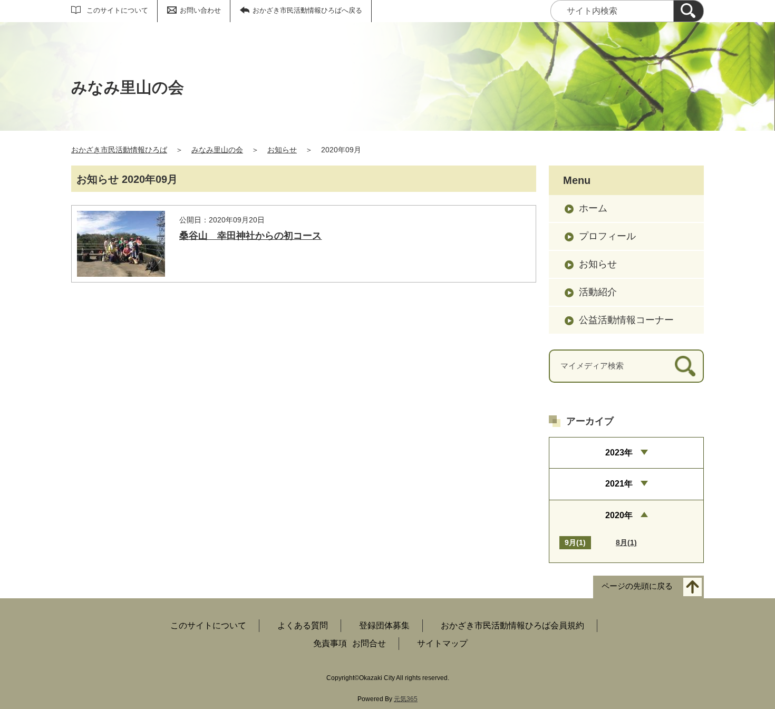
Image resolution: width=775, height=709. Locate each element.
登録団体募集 (384, 625)
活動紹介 (598, 292)
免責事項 (330, 643)
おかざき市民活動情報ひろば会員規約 (512, 625)
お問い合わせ (200, 10)
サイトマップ (442, 643)
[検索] (688, 11)
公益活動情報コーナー (626, 320)
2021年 (619, 483)
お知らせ (282, 149)
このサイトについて (117, 10)
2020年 (619, 515)
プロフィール (607, 236)
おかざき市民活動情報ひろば (119, 149)
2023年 (619, 452)
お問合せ (369, 643)
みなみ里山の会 (217, 149)
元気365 (406, 699)
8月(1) (626, 542)
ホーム (593, 208)
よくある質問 (302, 625)
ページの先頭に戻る (637, 585)
